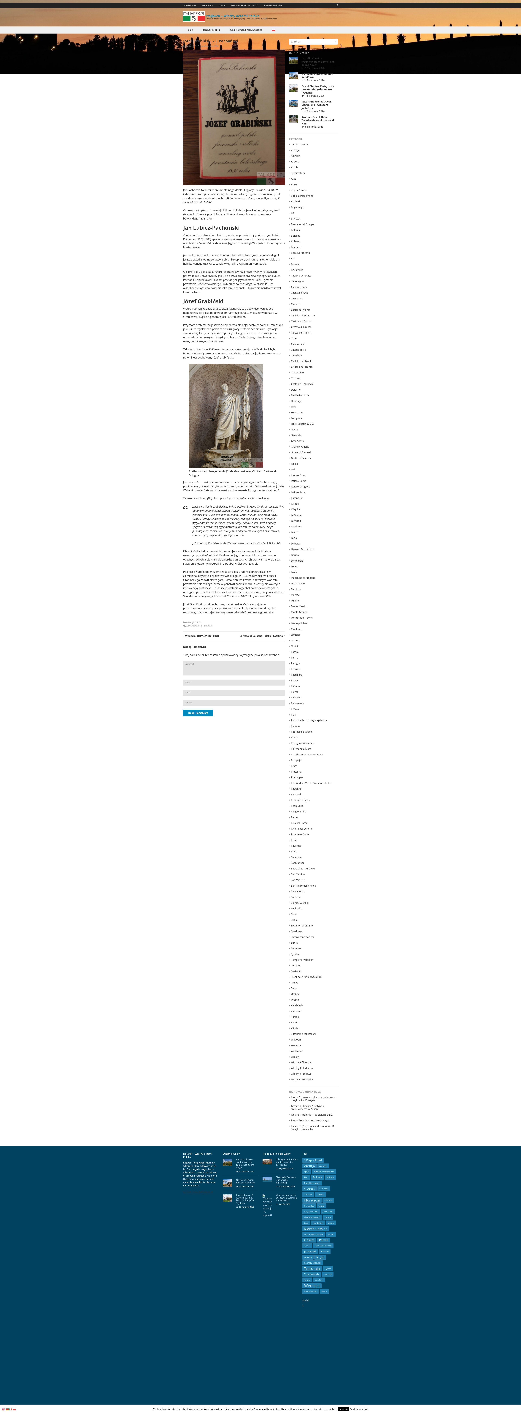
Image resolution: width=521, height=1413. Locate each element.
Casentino (296, 298)
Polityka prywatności (273, 5)
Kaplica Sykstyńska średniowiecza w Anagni (308, 1107)
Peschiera (296, 674)
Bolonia (295, 230)
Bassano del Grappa (302, 224)
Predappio (297, 777)
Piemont (296, 686)
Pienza (294, 691)
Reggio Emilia (298, 811)
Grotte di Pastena (301, 458)
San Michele (298, 880)
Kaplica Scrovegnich (312, 1217)
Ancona (295, 161)
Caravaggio (297, 281)
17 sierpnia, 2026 (315, 68)
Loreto (294, 566)
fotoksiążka (328, 1200)
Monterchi (297, 629)
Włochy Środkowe (301, 1073)
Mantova (296, 589)
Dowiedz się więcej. (359, 1409)
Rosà (294, 840)
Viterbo (295, 1028)
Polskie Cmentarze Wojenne (307, 754)
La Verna (296, 520)
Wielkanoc (297, 1051)
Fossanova (297, 412)
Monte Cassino (299, 606)
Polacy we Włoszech (302, 743)
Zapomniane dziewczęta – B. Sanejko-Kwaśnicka (313, 1127)
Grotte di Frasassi (301, 452)
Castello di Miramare (303, 315)
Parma (294, 657)
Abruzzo (323, 1166)
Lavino (294, 532)
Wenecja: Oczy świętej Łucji (202, 635)
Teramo (295, 965)
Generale (296, 435)
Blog (190, 29)
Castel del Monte (300, 309)
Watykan (296, 1039)
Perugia (295, 663)
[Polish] (273, 30)
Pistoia (295, 709)
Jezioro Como (298, 475)
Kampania (297, 498)
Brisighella (297, 269)
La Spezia (296, 515)
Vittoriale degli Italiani (303, 1033)
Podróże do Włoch (301, 731)
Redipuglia (297, 805)
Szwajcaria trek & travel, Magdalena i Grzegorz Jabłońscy (316, 105)
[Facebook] (337, 5)
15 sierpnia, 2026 (315, 80)
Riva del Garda (299, 823)
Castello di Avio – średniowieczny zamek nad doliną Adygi (318, 62)
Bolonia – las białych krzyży (317, 1114)
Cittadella (296, 355)
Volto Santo (319, 1280)
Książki (295, 503)
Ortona (295, 640)
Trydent (328, 1268)
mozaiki (331, 1234)
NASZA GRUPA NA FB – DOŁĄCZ (244, 5)
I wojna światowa (311, 1211)
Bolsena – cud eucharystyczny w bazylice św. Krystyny (313, 1099)
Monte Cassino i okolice (313, 1234)
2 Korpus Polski (300, 144)
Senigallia (296, 908)
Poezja (294, 737)
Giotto (321, 1205)
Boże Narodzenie (300, 252)
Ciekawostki (297, 344)
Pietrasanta (297, 703)
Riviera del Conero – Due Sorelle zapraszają (286, 1180)
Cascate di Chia (299, 292)
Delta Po (296, 389)
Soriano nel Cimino (302, 925)
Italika (294, 463)
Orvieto (295, 646)
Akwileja (295, 155)
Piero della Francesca (323, 1246)
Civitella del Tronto (301, 361)
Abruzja (295, 150)
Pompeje (296, 760)
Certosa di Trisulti (301, 332)
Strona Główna (189, 5)
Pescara (295, 669)
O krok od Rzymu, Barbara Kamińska (245, 1181)
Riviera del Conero (301, 828)
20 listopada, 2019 (287, 1186)
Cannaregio (309, 1188)
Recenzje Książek (211, 29)
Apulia (294, 167)
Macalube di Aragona (303, 577)
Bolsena (295, 235)
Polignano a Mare (301, 748)
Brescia (295, 264)
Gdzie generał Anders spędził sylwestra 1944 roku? (287, 1162)
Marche (295, 594)
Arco (293, 178)
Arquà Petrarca (299, 190)
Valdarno (296, 1011)
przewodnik (310, 1251)
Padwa (295, 651)
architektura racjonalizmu (324, 1171)
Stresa (294, 942)
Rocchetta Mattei (300, 834)
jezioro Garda (328, 1211)
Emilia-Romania (300, 395)
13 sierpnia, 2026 (315, 95)
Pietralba (296, 697)
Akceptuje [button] (344, 1409)
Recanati (296, 794)
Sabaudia (296, 857)
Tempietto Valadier (302, 959)
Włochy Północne (301, 1062)
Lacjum (328, 1217)
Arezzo (294, 184)
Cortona (295, 378)
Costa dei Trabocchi (302, 384)
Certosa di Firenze (301, 327)
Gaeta (294, 429)
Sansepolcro (298, 891)
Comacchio (297, 372)
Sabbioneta (297, 862)
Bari (293, 212)
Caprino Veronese (301, 275)
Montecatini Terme (302, 617)
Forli (293, 406)
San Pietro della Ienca (303, 885)
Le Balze (295, 543)
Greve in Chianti (300, 446)
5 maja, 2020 (284, 1204)
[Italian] (11, 1409)
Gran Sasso (297, 441)
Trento (294, 982)
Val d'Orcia (297, 1005)
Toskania (296, 971)
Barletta (295, 218)
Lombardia (297, 560)
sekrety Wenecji (312, 1262)
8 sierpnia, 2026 (314, 126)
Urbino (295, 999)
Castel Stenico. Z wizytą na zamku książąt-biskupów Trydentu (317, 89)
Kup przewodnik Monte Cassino (246, 29)
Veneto (295, 1022)
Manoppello (298, 583)
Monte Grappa (299, 612)
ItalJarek (190, 46)
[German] (7, 1409)
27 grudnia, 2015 (286, 1168)
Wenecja (296, 1045)
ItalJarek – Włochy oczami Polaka (233, 16)
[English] (4, 1409)
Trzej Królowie (311, 1274)
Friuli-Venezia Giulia (302, 423)
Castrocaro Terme (301, 321)
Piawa (294, 680)
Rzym (294, 851)
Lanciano (296, 526)
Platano (295, 726)
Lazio (294, 537)
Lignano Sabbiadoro (302, 549)
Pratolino (296, 771)
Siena (294, 914)
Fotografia (297, 418)
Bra (293, 258)
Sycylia (295, 954)
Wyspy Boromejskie (302, 1079)
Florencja (296, 401)
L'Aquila (295, 509)
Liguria (295, 555)
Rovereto (296, 845)
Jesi (293, 469)
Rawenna (296, 788)
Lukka (294, 572)
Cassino (295, 304)
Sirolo (294, 919)
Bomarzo (296, 247)
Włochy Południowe (302, 1068)
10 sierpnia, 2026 (315, 111)
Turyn (294, 988)
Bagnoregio (297, 207)
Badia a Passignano (302, 195)
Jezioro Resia (298, 492)
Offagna (295, 634)
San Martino (298, 874)
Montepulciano (299, 623)
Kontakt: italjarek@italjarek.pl (198, 1192)
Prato (294, 766)
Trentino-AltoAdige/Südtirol (306, 976)
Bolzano (295, 241)
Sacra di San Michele (303, 868)
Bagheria (296, 201)
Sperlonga (297, 931)
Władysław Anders (310, 1291)
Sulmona (296, 948)
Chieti (294, 338)
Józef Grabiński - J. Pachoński (198, 625)
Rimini (294, 817)
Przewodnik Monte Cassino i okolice (311, 783)
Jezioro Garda (298, 480)
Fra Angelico (309, 1206)
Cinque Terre (298, 349)
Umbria (295, 994)
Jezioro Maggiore (300, 486)
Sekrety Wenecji (300, 902)
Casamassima (299, 287)
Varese (295, 1016)
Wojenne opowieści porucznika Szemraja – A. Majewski (286, 1197)
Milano (295, 600)
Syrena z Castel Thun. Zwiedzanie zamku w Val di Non (318, 120)
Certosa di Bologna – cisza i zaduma (261, 635)
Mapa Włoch (207, 5)
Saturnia (296, 897)
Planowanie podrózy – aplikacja (309, 720)
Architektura (298, 173)
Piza (293, 714)
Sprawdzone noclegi (302, 937)
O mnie (222, 5)
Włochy (295, 1056)
